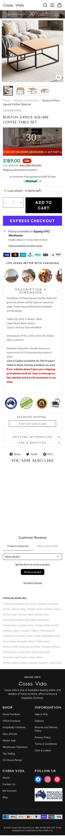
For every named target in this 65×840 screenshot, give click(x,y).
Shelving (24, 646)
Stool (55, 625)
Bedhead (43, 619)
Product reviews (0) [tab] (17, 546)
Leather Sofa (25, 625)
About (6, 777)
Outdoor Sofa (34, 609)
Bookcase (37, 652)
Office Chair (10, 614)
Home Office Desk (13, 619)
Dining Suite (9, 652)
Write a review (32, 572)
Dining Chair (9, 625)
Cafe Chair (56, 662)
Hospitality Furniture (14, 727)
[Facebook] (38, 779)
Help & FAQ (41, 714)
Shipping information (32, 436)
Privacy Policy (43, 737)
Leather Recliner (38, 662)
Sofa (29, 635)
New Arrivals (10, 733)
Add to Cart (17, 520)
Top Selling (9, 753)
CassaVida (12, 110)
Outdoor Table (11, 630)
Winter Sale (9, 740)
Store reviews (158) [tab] (47, 546)
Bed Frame (21, 657)
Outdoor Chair (52, 609)
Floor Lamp (9, 641)
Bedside (19, 603)
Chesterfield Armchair (15, 662)
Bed (47, 652)
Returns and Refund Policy (46, 729)
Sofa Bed (8, 657)
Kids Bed (35, 646)
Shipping (7, 169)
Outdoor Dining (50, 646)
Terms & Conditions (46, 743)
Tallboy (35, 630)
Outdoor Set (41, 614)
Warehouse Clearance (26, 100)
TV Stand (8, 603)
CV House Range (12, 759)
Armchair (20, 635)
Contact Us (9, 784)
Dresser (24, 630)
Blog (5, 797)
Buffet (6, 609)
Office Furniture (11, 720)
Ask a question (33, 442)
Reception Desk (25, 641)
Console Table (42, 625)
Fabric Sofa (35, 657)
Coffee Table (26, 614)
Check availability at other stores (25, 245)
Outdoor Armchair (47, 603)
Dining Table (18, 609)
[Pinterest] (57, 779)
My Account (9, 790)
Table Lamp (42, 641)
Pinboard (8, 635)
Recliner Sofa (10, 646)
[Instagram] (47, 779)
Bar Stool (30, 603)
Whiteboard (47, 630)
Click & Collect (43, 750)
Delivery (39, 720)
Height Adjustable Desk (46, 635)
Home (6, 100)
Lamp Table (24, 652)
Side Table (30, 619)
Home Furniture (11, 714)
